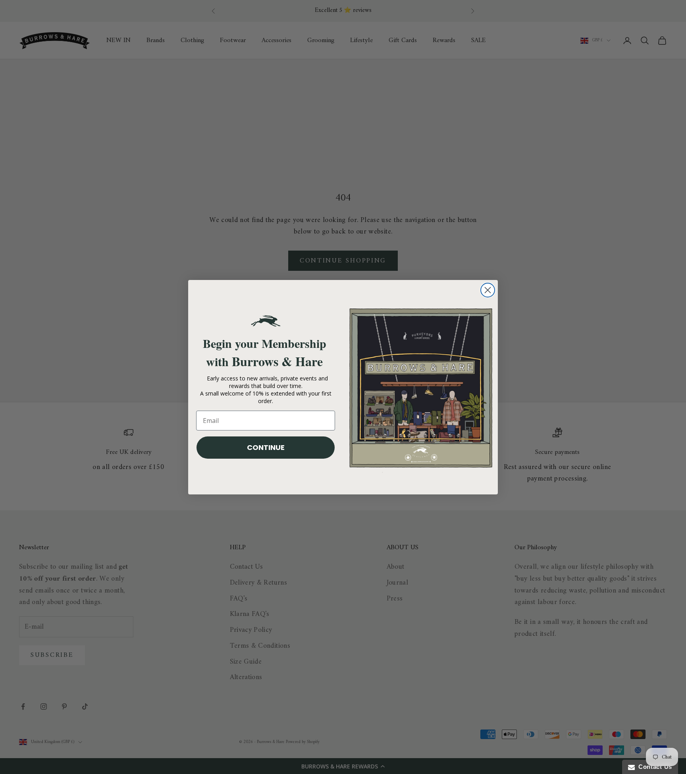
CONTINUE (266, 447)
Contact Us (653, 766)
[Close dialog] (488, 290)
